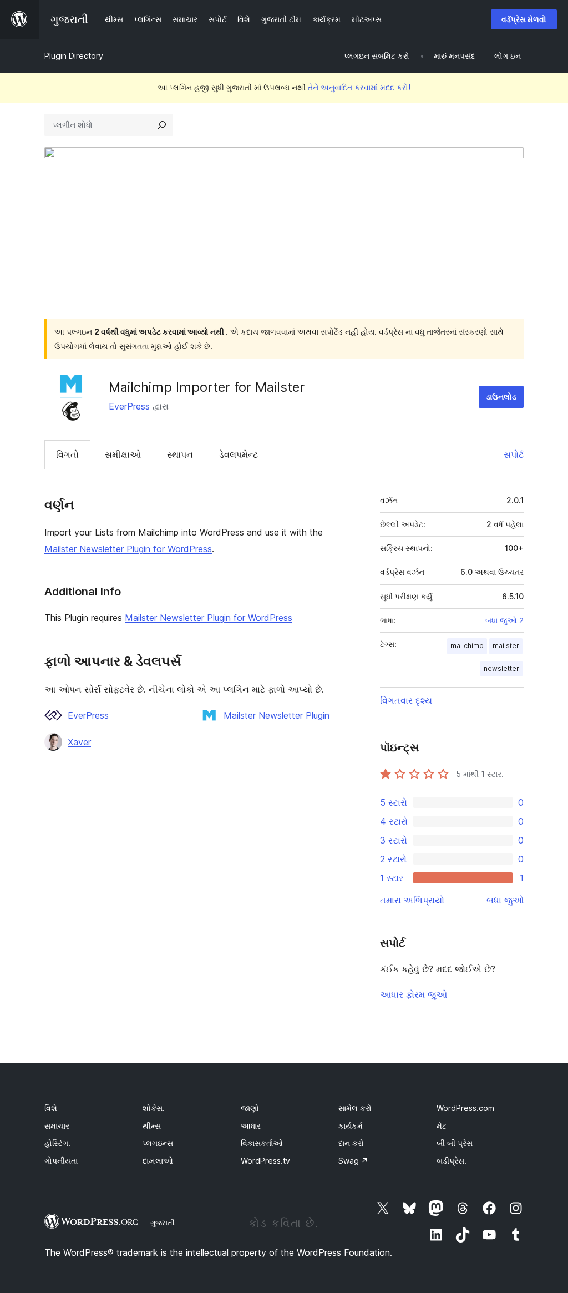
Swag (353, 1160)
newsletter (501, 668)
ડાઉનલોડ (501, 396)
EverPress (129, 406)
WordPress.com (465, 1108)
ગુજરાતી (162, 1222)
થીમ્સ (152, 1125)
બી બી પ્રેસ (455, 1143)
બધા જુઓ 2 (504, 620)
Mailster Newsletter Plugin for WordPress (128, 548)
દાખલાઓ (158, 1160)
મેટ (442, 1125)
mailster (506, 646)
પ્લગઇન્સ (158, 1143)
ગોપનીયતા (61, 1160)
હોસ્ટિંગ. (57, 1143)
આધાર (251, 1125)
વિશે (50, 1108)
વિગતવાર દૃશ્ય (406, 700)
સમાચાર (56, 1125)
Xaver (79, 741)
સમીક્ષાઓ (123, 454)
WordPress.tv (265, 1160)
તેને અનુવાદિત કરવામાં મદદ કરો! (359, 87)
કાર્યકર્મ (350, 1125)
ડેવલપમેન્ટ (238, 454)
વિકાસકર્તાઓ (262, 1143)
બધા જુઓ (505, 900)
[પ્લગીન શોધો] (162, 125)
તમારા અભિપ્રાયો (412, 900)
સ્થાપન (180, 454)
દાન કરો (351, 1143)
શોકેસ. (154, 1108)
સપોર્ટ (514, 454)
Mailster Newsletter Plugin (276, 715)
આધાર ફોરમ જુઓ (413, 994)
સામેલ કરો (355, 1108)
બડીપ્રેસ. (451, 1160)
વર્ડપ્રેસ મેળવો (523, 19)
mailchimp (467, 646)
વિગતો (67, 454)
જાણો (250, 1108)
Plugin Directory (73, 55)
